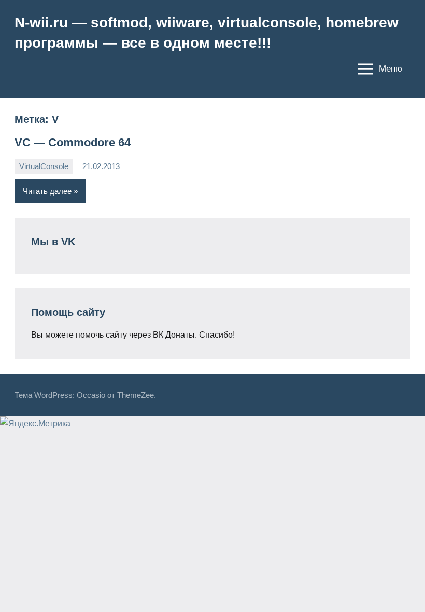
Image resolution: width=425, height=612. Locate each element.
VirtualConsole (43, 166)
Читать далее (47, 191)
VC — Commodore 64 (73, 142)
